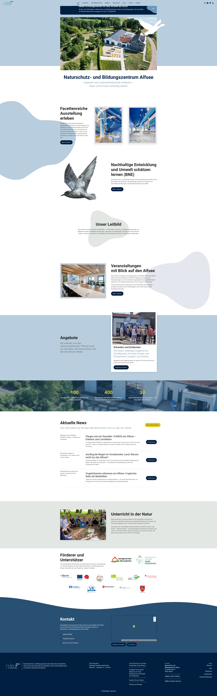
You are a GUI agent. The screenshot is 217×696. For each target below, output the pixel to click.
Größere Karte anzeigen (118, 650)
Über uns (209, 671)
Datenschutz (208, 680)
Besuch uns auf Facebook (70, 649)
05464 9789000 (67, 640)
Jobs (210, 674)
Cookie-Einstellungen (205, 683)
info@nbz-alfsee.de (68, 644)
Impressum (208, 677)
